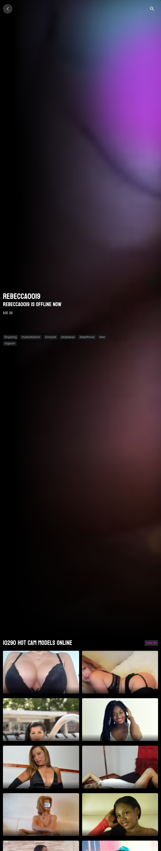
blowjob (50, 337)
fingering (11, 337)
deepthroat (87, 337)
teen (102, 337)
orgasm (10, 343)
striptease (68, 337)
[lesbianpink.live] (7, 9)
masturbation (31, 337)
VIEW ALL (151, 643)
